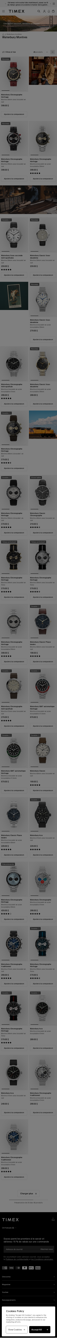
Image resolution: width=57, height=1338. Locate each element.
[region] (28, 1321)
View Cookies (15, 1329)
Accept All (36, 1329)
